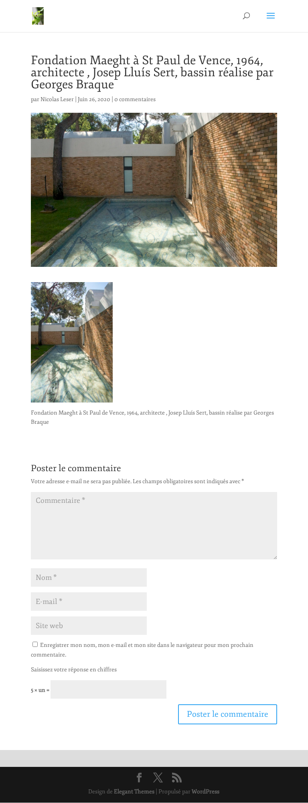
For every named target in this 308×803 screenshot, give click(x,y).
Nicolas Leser (57, 99)
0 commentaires (135, 99)
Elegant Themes (134, 791)
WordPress (205, 791)
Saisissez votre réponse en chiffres (74, 669)
